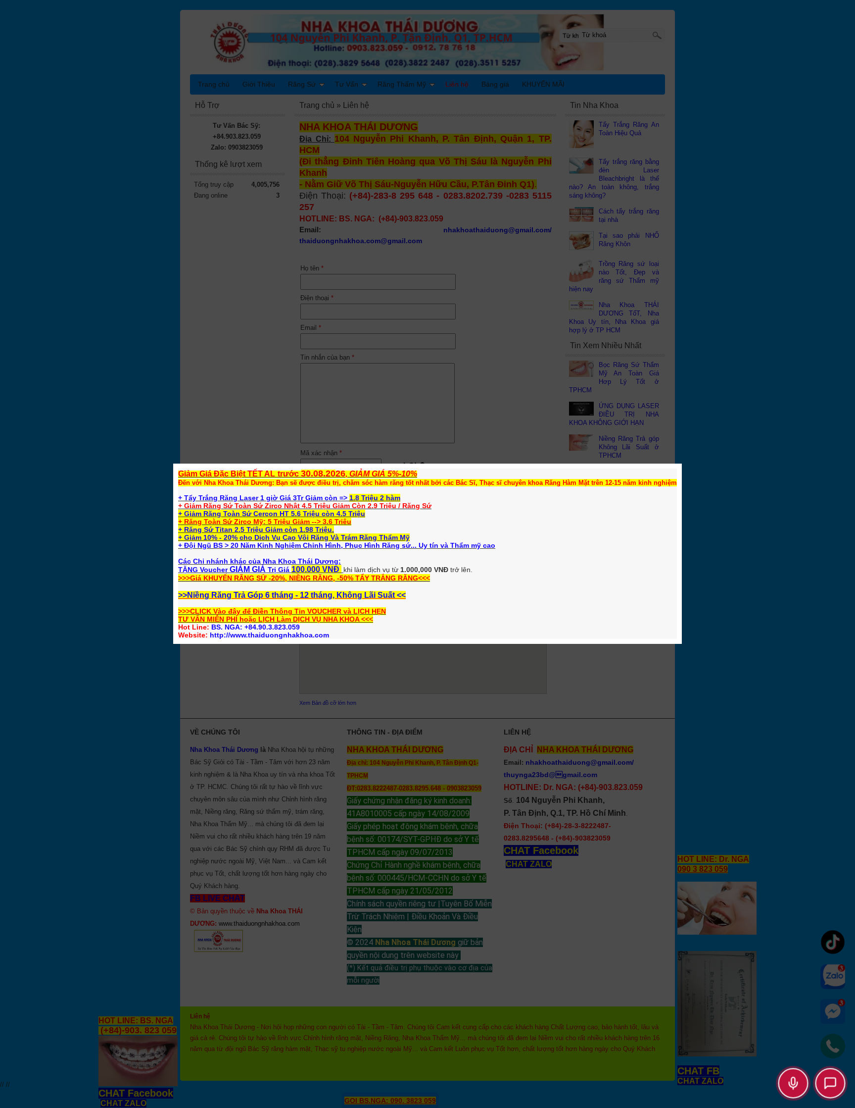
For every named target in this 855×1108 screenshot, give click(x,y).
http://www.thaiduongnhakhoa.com (269, 635)
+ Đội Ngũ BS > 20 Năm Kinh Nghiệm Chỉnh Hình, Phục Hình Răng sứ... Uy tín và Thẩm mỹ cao (336, 545)
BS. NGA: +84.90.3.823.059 (255, 627)
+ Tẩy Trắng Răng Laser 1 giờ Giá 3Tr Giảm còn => (263, 498)
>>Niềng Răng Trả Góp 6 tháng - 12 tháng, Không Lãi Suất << (292, 595)
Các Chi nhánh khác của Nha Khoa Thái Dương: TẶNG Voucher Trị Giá (259, 565)
